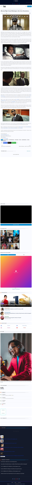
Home (1, 9)
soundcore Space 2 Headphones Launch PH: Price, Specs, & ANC (8, 443)
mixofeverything (6, 138)
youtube (24, 327)
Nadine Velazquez (5, 9)
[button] (26, 6)
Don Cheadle (17, 99)
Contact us (19, 482)
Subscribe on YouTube (16, 224)
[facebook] (12, 3)
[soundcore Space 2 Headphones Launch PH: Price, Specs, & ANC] (2, 309)
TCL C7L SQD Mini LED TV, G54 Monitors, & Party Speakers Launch (10, 466)
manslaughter (13, 101)
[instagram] (17, 3)
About (15, 482)
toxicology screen (3, 100)
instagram (8, 327)
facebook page (24, 325)
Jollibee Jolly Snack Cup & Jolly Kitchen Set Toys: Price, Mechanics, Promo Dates (12, 473)
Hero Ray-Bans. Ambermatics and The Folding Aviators (9, 461)
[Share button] (17, 143)
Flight (21, 123)
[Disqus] (16, 168)
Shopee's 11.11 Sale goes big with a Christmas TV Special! (13, 317)
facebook (8, 325)
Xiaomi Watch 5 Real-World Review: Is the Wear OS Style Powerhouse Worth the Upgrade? (18, 313)
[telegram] (19, 3)
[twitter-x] (14, 3)
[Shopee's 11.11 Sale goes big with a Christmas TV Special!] (2, 318)
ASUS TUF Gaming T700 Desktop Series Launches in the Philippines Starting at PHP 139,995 (12, 455)
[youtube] (16, 3)
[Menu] (1, 6)
